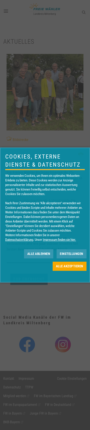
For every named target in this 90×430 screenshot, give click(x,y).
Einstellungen (71, 254)
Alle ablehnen (38, 254)
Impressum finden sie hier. (59, 240)
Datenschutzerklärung (19, 240)
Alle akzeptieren (69, 266)
